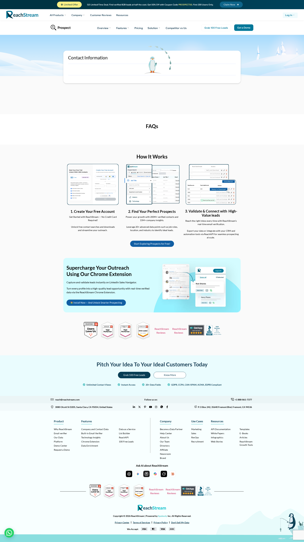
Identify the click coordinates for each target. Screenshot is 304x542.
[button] (69, 5)
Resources (122, 15)
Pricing (138, 28)
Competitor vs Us (176, 28)
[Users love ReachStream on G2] (91, 337)
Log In (288, 15)
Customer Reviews (100, 15)
